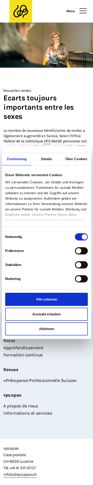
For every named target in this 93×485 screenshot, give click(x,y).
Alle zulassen (46, 299)
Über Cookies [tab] (76, 159)
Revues (11, 369)
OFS (47, 141)
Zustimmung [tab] (17, 159)
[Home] (20, 11)
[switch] (81, 250)
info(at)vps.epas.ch (20, 474)
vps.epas (12, 395)
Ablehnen (46, 329)
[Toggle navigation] (83, 11)
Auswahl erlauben (46, 314)
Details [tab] (46, 159)
